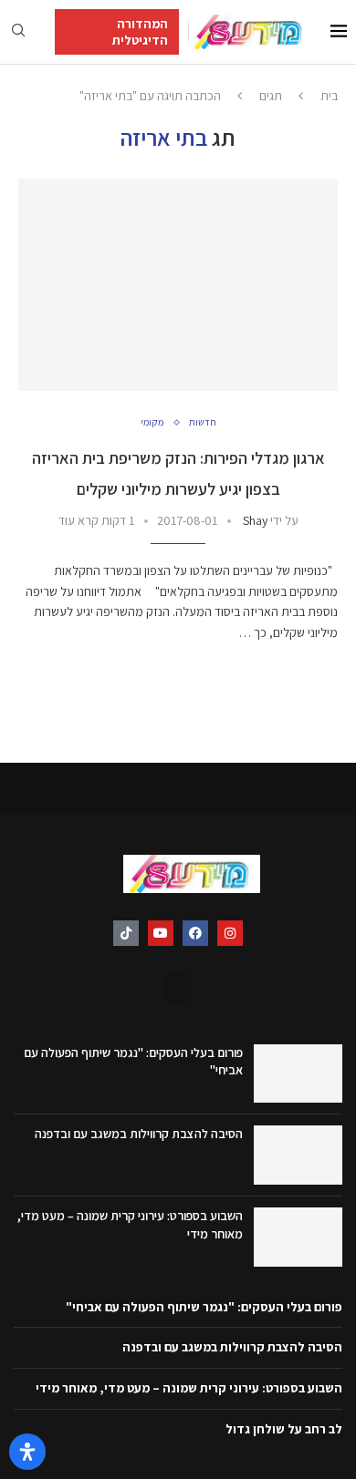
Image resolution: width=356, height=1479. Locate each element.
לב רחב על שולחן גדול (283, 1429)
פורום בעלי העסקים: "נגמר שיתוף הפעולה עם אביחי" (204, 1307)
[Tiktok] (126, 933)
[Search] (18, 32)
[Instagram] (230, 933)
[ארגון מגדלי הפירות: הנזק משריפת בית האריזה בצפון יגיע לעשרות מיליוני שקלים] (178, 285)
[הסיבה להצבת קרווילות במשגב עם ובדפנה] (298, 1155)
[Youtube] (160, 933)
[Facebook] (195, 933)
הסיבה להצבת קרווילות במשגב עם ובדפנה (139, 1133)
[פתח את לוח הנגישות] (27, 1451)
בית (329, 95)
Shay (255, 520)
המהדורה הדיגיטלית (140, 31)
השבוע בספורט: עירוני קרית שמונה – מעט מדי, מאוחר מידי (189, 1388)
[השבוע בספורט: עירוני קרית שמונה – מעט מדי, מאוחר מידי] (298, 1237)
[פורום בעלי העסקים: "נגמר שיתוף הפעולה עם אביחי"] (298, 1074)
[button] (178, 988)
